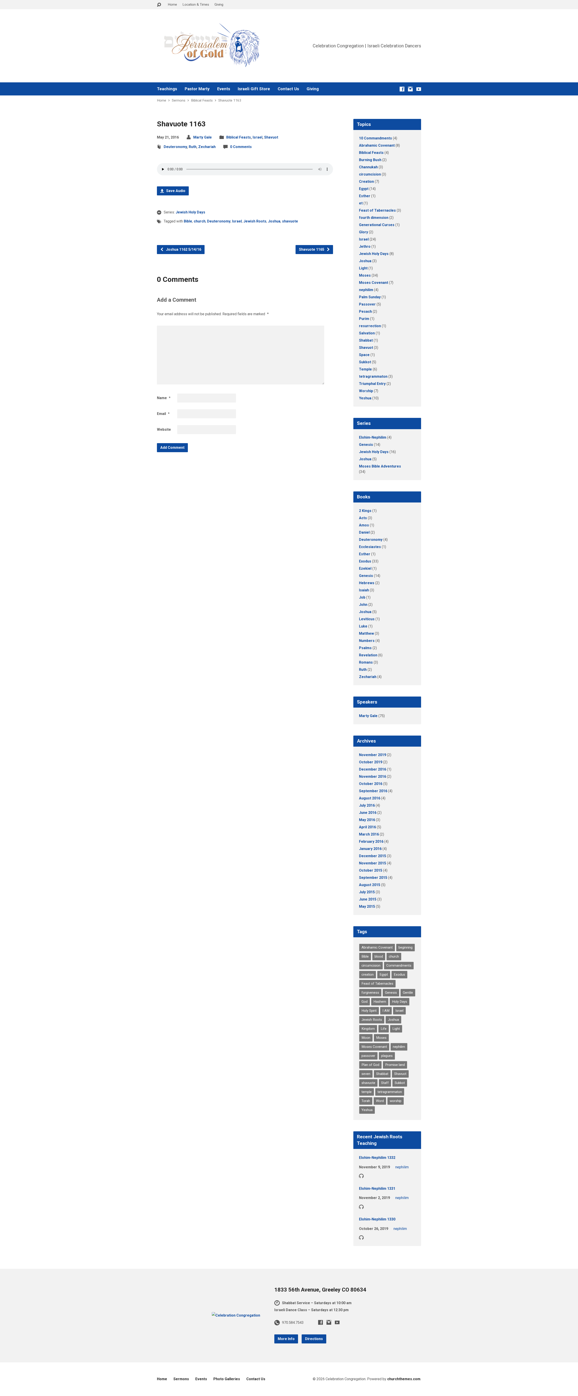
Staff (385, 1083)
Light (363, 268)
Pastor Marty (197, 89)
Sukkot (365, 362)
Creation (366, 181)
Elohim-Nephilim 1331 (377, 1188)
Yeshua (365, 398)
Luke (363, 626)
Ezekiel (365, 568)
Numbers (367, 641)
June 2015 (367, 899)
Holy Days (399, 1002)
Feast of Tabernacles (377, 210)
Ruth (192, 147)
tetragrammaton (373, 376)
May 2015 (367, 906)
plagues (387, 1056)
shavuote (290, 221)
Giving (218, 4)
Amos (364, 525)
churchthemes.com (403, 1379)
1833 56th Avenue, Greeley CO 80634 (320, 1290)
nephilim (366, 290)
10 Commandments (375, 138)
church (199, 221)
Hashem (379, 1002)
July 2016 (367, 805)
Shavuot (271, 137)
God (364, 1002)
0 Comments (241, 147)
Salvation (367, 333)
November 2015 (372, 863)
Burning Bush (370, 160)
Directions (314, 1339)
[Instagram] (410, 89)
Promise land (395, 1065)
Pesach (365, 311)
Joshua (274, 221)
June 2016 (367, 812)
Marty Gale (202, 137)
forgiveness (370, 993)
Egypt (363, 189)
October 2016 (370, 784)
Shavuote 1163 (229, 100)
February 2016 (371, 841)
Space (364, 355)
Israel (257, 137)
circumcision (370, 174)
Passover (367, 304)
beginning (406, 947)
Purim (364, 319)
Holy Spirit (369, 1011)
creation (367, 974)
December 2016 (372, 769)
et (361, 203)
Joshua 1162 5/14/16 (183, 249)
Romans (366, 662)
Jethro (365, 246)
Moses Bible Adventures (380, 466)
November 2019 (372, 755)
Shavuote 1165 (312, 249)
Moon (365, 1038)
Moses (365, 275)
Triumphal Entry (372, 384)
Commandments (398, 965)
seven (365, 1074)
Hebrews (366, 583)
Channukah (368, 167)
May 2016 (367, 820)
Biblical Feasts (202, 100)
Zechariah (207, 147)
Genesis (366, 444)
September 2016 (373, 791)
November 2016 (372, 776)
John (363, 604)
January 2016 (370, 849)
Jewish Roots (254, 221)
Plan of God (370, 1065)
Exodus (365, 561)
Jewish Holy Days (190, 212)
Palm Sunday (370, 297)
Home (172, 4)
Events (223, 89)
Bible (188, 221)
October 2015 (370, 870)
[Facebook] (402, 89)
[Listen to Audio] (361, 1175)
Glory (363, 232)
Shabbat (366, 340)
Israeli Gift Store (254, 89)
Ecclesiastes (370, 547)
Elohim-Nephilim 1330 (377, 1219)
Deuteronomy (175, 147)
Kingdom (368, 1029)
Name (163, 398)
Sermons (178, 100)
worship (395, 1101)
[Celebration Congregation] (236, 1315)
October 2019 (370, 762)
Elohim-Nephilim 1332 (377, 1157)
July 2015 (367, 892)
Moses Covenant (373, 282)
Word (380, 1101)
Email (163, 414)
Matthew (366, 633)
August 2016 (369, 798)
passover (368, 1056)
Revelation (368, 655)
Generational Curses (376, 225)
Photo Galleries (226, 1379)
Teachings (167, 89)
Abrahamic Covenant (377, 145)
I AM (385, 1011)
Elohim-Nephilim (372, 437)
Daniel (364, 532)
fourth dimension (373, 217)
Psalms (365, 648)
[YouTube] (418, 89)
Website (164, 429)
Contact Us (288, 89)
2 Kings (365, 511)
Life (384, 1029)
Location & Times (195, 4)
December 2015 (372, 856)
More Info (286, 1339)
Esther (364, 196)
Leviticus (367, 619)
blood (379, 956)
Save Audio (175, 191)
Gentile (408, 993)
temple (366, 1092)
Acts (363, 518)
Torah (365, 1101)
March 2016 (369, 834)
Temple (365, 369)
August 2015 (369, 885)
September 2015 (373, 877)
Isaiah (364, 590)
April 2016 (367, 827)
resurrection (370, 326)
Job (362, 597)
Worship (366, 391)
